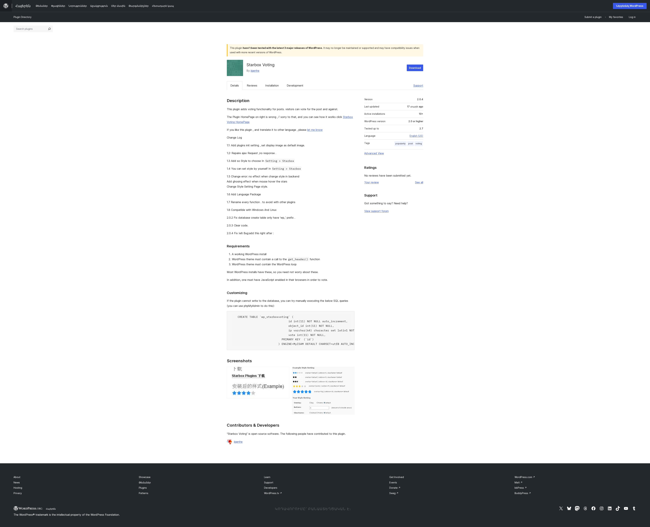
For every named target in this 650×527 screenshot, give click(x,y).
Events (393, 482)
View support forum (376, 211)
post (410, 143)
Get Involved (396, 477)
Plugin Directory (22, 17)
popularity (400, 143)
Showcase (144, 477)
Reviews (252, 85)
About (17, 477)
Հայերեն (51, 508)
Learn (267, 477)
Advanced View (374, 153)
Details (234, 85)
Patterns (143, 493)
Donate (394, 487)
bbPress (521, 487)
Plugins (143, 487)
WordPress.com (525, 477)
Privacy (18, 493)
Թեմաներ (145, 482)
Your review (371, 182)
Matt (519, 482)
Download (415, 67)
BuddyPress (523, 493)
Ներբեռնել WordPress (629, 5)
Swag (393, 493)
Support (418, 85)
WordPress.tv (273, 493)
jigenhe (255, 70)
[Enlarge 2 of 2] (350, 371)
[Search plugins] (49, 29)
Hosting (18, 487)
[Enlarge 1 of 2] (284, 371)
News (17, 482)
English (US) (416, 135)
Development (295, 85)
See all (419, 182)
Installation (272, 85)
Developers (270, 487)
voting (419, 143)
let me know (315, 129)
